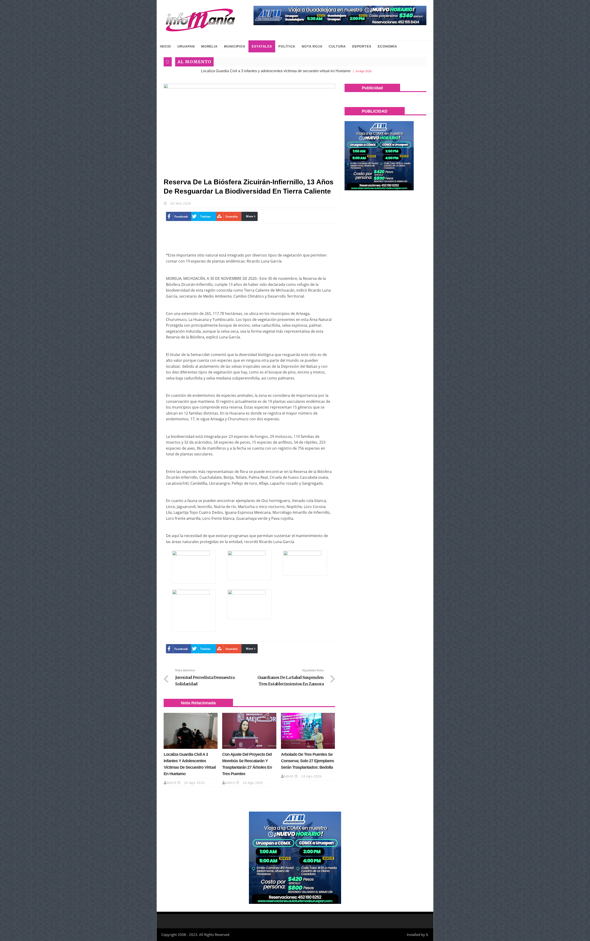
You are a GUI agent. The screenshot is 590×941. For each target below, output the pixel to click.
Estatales (262, 46)
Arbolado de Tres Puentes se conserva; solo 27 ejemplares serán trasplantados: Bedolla (307, 761)
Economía (387, 46)
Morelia (209, 46)
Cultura (337, 46)
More (249, 216)
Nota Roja (312, 46)
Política (286, 46)
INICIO (165, 46)
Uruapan (186, 46)
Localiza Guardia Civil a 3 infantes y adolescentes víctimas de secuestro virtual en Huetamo (236, 71)
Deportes (361, 46)
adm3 (171, 782)
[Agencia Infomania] (200, 20)
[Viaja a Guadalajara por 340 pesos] (340, 15)
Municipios (234, 46)
